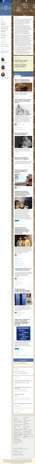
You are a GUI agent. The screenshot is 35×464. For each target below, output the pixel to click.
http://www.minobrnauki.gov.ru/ (18, 447)
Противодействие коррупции (17, 432)
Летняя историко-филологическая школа (21, 373)
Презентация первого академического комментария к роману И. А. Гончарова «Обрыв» (22, 290)
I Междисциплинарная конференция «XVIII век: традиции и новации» (21, 61)
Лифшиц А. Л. (17, 395)
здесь (21, 460)
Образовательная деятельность (3, 24)
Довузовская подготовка (27, 420)
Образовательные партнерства (28, 434)
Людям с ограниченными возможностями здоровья (17, 440)
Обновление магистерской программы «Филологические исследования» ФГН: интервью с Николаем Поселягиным (22, 193)
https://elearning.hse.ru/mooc (17, 453)
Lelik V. (20, 389)
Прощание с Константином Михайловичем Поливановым (22, 158)
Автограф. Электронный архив (20, 363)
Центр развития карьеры (27, 431)
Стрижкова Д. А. (17, 406)
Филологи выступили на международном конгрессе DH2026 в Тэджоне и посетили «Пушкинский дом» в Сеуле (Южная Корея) (22, 230)
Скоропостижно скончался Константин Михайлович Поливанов (21, 171)
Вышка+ (24, 425)
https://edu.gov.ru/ (16, 450)
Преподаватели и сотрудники (17, 424)
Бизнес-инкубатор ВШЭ (26, 432)
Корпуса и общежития (16, 426)
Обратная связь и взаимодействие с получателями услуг (28, 437)
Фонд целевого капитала (17, 430)
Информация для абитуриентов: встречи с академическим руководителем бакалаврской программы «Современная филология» (22, 322)
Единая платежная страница (17, 441)
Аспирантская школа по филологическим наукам (4, 28)
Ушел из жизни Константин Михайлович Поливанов (21, 133)
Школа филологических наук (6, 8)
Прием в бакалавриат (26, 423)
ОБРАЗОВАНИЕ (25, 417)
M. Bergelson (23, 382)
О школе (2, 20)
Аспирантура (25, 428)
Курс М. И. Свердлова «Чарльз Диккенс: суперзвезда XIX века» (23, 80)
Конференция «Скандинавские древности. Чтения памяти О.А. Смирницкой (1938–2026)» (21, 65)
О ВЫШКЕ (15, 417)
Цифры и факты (15, 419)
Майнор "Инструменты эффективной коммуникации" (4, 31)
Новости (16, 73)
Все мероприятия (17, 69)
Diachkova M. (17, 389)
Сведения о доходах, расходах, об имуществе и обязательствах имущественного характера (18, 434)
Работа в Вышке (15, 443)
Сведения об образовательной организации (18, 437)
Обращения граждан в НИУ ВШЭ (18, 429)
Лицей (24, 419)
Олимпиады (25, 422)
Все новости (23, 360)
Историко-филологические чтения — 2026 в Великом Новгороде (23, 269)
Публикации (17, 377)
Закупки (14, 427)
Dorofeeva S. (23, 389)
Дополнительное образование (28, 429)
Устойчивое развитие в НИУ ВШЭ (17, 422)
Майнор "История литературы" (3, 35)
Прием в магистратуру (26, 426)
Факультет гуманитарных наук (6, 3)
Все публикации (17, 411)
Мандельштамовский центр (5, 46)
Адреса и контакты (22, 458)
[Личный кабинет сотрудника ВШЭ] (31, 1)
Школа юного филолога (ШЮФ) (20, 371)
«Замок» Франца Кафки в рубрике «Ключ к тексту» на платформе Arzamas (23, 101)
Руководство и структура (17, 420)
